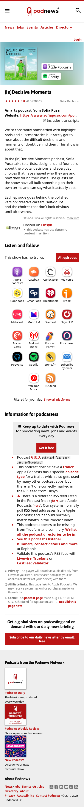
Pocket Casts (17, 345)
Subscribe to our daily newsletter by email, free (42, 639)
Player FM (67, 322)
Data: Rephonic (69, 101)
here (55, 501)
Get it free (46, 448)
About (24, 791)
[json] (71, 788)
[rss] (76, 788)
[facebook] (56, 788)
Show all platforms (57, 399)
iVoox (67, 301)
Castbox (33, 279)
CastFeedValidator (32, 563)
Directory (64, 27)
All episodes (67, 257)
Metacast (17, 322)
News (9, 27)
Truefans (40, 558)
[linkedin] (61, 788)
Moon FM (34, 322)
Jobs (20, 27)
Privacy (10, 796)
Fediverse (67, 279)
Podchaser (67, 343)
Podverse (17, 364)
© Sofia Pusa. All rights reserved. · (51, 218)
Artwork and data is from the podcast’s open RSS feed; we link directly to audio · (42, 218)
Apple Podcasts (17, 281)
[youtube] (66, 788)
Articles (46, 27)
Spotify (33, 364)
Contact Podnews (48, 796)
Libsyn (46, 225)
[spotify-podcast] (51, 79)
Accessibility (25, 796)
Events (32, 27)
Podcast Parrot (50, 345)
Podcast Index (34, 345)
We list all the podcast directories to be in (47, 531)
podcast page (33, 598)
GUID (35, 457)
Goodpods (17, 301)
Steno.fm (50, 364)
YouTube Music (33, 387)
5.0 (23, 101)
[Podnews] (29, 11)
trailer (68, 467)
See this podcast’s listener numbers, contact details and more (47, 541)
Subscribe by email (67, 366)
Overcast (50, 322)
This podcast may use (45, 231)
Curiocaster (50, 279)
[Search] (78, 12)
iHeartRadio (51, 301)
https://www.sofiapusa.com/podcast (52, 115)
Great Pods (34, 301)
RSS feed (50, 386)
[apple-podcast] (57, 68)
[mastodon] (52, 788)
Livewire (24, 558)
